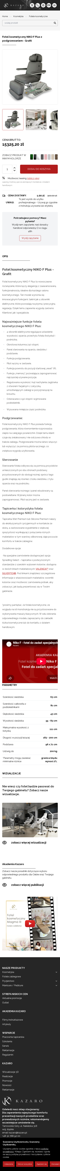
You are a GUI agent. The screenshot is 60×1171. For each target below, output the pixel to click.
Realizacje (7, 1076)
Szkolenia (7, 1041)
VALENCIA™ (42, 569)
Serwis (5, 1046)
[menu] (54, 5)
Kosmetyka (18, 16)
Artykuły (6, 1024)
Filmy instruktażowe (12, 1019)
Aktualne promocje (12, 998)
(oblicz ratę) (33, 178)
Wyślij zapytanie (30, 238)
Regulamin (7, 1054)
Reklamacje (8, 1050)
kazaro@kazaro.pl (18, 1132)
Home (5, 16)
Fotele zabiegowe (11, 976)
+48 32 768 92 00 (11, 1136)
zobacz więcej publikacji (27, 884)
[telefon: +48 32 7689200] (37, 5)
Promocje (7, 1080)
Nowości (6, 1085)
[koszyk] (32, 5)
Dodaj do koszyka (39, 169)
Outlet (5, 1002)
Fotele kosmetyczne (38, 16)
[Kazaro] (13, 5)
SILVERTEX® (9, 573)
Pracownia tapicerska (13, 1037)
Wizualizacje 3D (10, 1072)
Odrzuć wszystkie (25, 1164)
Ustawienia (8, 1164)
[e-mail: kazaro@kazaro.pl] (43, 5)
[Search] (54, 23)
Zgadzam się (42, 1164)
